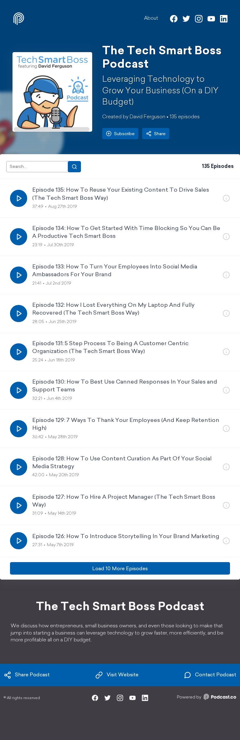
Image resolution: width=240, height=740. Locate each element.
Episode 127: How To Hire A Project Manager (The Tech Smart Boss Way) (123, 501)
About (151, 18)
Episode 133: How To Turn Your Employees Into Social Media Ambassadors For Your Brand (114, 271)
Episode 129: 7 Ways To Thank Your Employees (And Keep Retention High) (125, 424)
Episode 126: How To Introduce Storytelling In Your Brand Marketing (125, 537)
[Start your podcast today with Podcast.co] (219, 698)
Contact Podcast (215, 675)
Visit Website (122, 675)
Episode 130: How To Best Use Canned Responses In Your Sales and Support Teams (124, 386)
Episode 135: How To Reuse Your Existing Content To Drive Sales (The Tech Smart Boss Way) (120, 194)
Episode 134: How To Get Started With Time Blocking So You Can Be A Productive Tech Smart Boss (126, 232)
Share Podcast (32, 675)
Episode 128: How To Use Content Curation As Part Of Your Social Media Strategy (122, 463)
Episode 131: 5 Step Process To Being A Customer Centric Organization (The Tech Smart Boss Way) (110, 348)
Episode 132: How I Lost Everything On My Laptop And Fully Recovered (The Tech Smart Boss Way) (113, 309)
